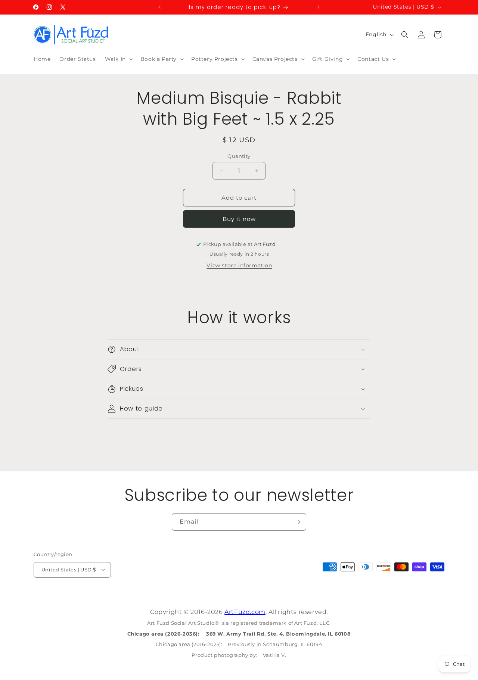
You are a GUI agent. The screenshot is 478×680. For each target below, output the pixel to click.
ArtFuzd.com (245, 611)
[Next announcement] (318, 7)
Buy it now (239, 218)
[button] (118, 59)
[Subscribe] (297, 522)
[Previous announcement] (159, 7)
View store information (239, 265)
